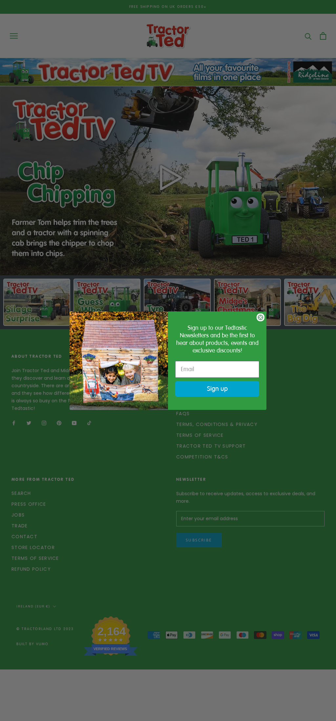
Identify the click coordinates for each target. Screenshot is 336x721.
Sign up (217, 389)
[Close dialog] (260, 317)
